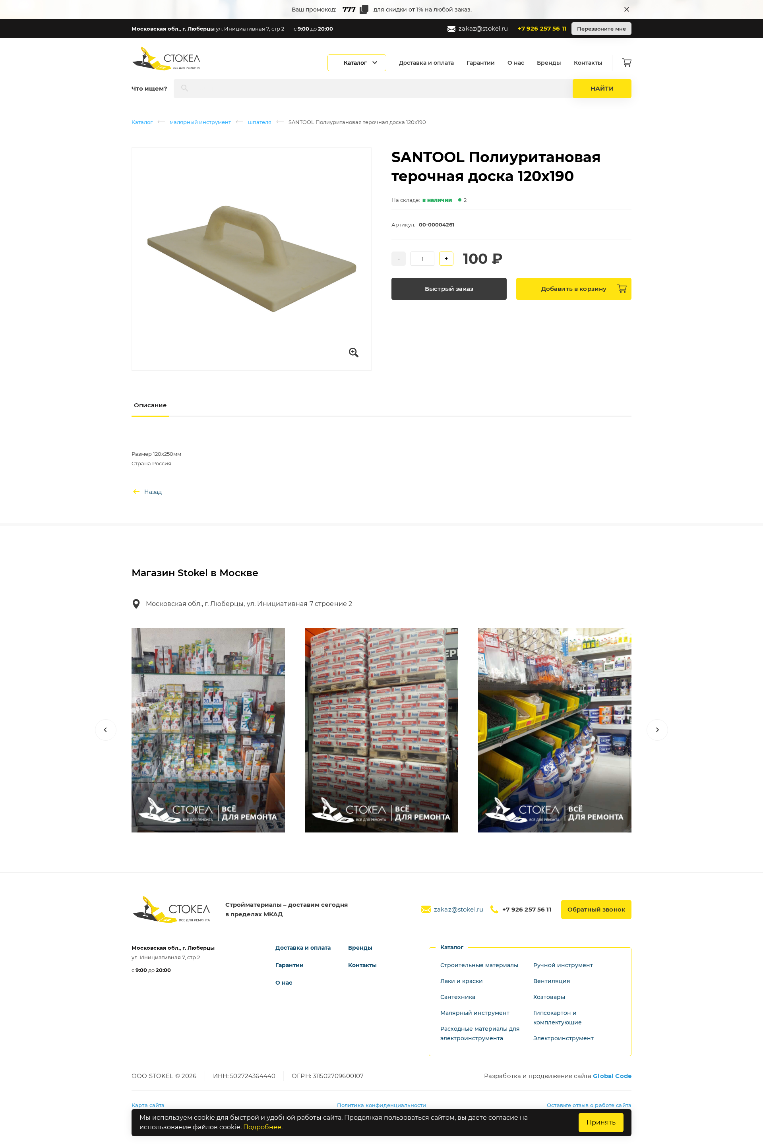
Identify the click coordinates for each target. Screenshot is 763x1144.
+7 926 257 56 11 (542, 28)
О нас (515, 62)
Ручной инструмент (563, 965)
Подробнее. (263, 1127)
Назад (153, 492)
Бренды (549, 62)
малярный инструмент (200, 122)
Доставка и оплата (426, 62)
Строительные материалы (479, 965)
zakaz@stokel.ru (483, 28)
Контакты (588, 62)
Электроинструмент (563, 1038)
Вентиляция (551, 981)
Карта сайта (148, 1105)
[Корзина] (626, 63)
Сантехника (457, 997)
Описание (150, 405)
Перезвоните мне (601, 28)
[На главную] (167, 58)
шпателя (259, 122)
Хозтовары (549, 997)
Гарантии (481, 62)
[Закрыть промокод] (626, 9)
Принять (601, 1122)
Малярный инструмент (474, 1012)
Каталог (142, 122)
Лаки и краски (461, 981)
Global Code (612, 1076)
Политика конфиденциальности (381, 1105)
